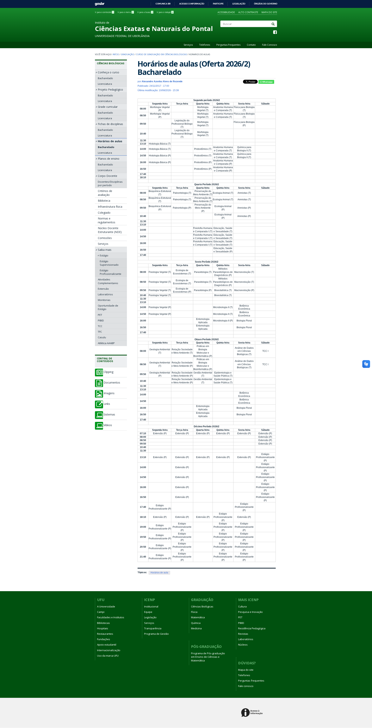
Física (194, 612)
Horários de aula (159, 572)
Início (116, 54)
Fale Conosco (269, 44)
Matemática (198, 617)
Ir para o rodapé (165, 12)
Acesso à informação (191, 3)
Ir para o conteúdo (104, 12)
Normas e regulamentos (106, 220)
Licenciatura (105, 84)
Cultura (242, 606)
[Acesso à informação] (252, 713)
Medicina (196, 628)
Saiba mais (104, 250)
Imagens (109, 393)
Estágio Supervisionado (109, 263)
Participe (218, 3)
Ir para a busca (145, 12)
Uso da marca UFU (108, 655)
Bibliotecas (103, 623)
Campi (100, 612)
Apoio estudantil (106, 644)
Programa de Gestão (156, 634)
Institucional (151, 606)
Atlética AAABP (106, 343)
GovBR (98, 2)
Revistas (243, 634)
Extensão (103, 288)
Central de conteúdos (105, 360)
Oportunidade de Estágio (108, 307)
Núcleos (243, 644)
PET (100, 315)
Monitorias (104, 300)
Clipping (108, 372)
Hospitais (102, 628)
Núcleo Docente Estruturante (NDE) (110, 230)
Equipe (148, 612)
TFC (100, 331)
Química (196, 623)
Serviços (188, 44)
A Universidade (106, 606)
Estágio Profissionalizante (110, 272)
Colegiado (104, 212)
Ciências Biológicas (110, 63)
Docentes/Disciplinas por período (110, 183)
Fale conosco (245, 686)
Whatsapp (267, 82)
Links (107, 404)
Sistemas (109, 414)
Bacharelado (105, 78)
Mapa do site (269, 12)
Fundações (103, 639)
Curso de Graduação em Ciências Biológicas (161, 54)
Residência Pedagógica (251, 628)
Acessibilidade (226, 12)
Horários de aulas (110, 141)
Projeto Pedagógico (110, 89)
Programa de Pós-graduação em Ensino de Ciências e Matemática (208, 657)
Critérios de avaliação (105, 193)
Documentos (112, 382)
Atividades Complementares (108, 281)
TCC (100, 326)
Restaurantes (105, 634)
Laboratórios (105, 294)
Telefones (204, 44)
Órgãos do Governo (265, 3)
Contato (251, 44)
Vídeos (108, 425)
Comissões (105, 238)
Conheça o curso (108, 72)
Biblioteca (104, 200)
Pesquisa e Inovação (250, 612)
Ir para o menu (125, 12)
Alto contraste (248, 12)
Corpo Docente (107, 176)
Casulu (102, 337)
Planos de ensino (108, 158)
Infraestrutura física (110, 206)
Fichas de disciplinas (110, 124)
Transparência (152, 628)
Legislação (238, 3)
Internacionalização (108, 650)
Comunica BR (163, 3)
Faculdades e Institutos (110, 617)
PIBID (101, 320)
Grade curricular (108, 107)
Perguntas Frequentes (228, 44)
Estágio (104, 255)
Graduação (127, 54)
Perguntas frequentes (251, 680)
